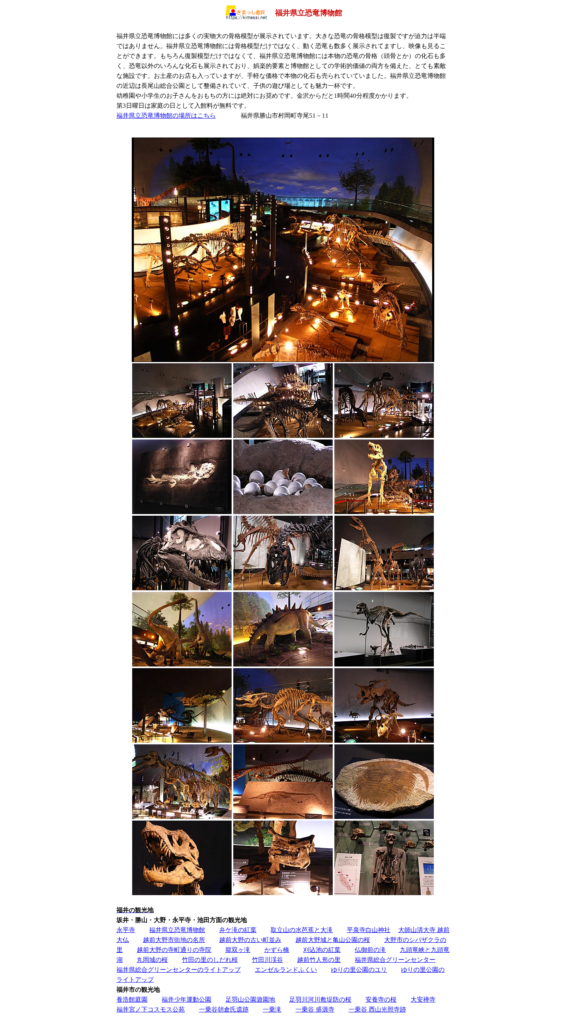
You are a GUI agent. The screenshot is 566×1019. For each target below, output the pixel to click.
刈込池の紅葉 (322, 949)
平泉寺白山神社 (368, 929)
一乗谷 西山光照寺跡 (377, 1009)
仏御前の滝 (370, 949)
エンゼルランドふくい (286, 969)
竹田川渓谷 (267, 959)
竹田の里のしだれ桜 (210, 959)
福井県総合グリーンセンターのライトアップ (178, 969)
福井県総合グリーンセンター (395, 959)
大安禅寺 (423, 999)
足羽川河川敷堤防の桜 (320, 999)
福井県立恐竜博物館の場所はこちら (166, 115)
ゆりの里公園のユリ (359, 969)
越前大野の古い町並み (250, 939)
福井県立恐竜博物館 (177, 929)
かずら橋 (276, 949)
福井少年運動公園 (186, 999)
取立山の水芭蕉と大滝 (302, 929)
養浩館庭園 (132, 999)
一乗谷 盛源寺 (314, 1009)
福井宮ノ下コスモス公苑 (150, 1009)
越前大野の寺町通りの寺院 (174, 949)
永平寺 (125, 929)
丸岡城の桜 (152, 959)
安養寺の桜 (381, 999)
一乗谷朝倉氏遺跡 (224, 1009)
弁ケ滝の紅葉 (237, 929)
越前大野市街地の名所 (174, 939)
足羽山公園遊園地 (250, 999)
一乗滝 (272, 1009)
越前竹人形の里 (319, 959)
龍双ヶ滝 (237, 949)
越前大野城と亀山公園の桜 (332, 939)
